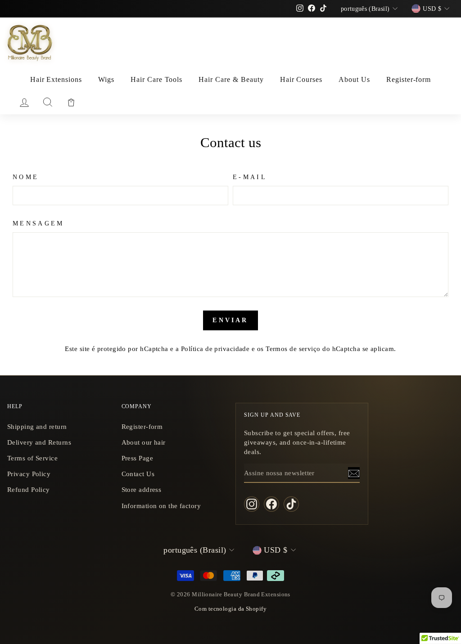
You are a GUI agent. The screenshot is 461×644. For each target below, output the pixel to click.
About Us (354, 79)
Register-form (408, 79)
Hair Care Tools (156, 79)
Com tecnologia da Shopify (230, 609)
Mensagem (38, 223)
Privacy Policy (28, 473)
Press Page (138, 458)
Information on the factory (161, 505)
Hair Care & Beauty (231, 79)
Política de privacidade (215, 348)
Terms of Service (32, 458)
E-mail (250, 176)
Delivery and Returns (39, 442)
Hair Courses (301, 79)
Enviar (230, 320)
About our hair (144, 442)
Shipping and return (37, 426)
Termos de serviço (293, 348)
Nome (26, 176)
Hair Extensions (56, 79)
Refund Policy (28, 489)
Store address (142, 489)
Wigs (106, 79)
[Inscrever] (354, 473)
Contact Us (138, 473)
